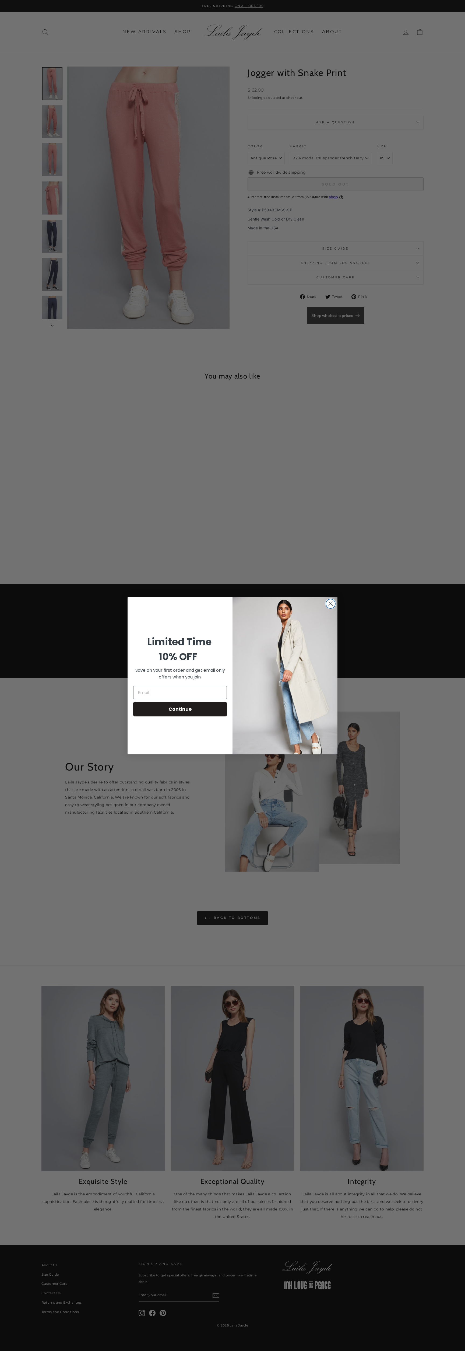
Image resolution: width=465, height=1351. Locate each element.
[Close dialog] (330, 603)
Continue (180, 709)
